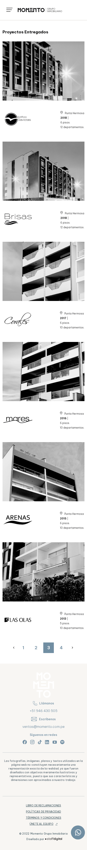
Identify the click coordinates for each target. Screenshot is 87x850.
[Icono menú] (9, 10)
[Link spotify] (62, 742)
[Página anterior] (14, 647)
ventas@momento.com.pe (43, 726)
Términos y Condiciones (43, 817)
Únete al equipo (41, 823)
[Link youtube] (55, 742)
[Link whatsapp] (78, 832)
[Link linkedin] (47, 742)
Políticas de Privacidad (43, 811)
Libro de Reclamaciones (43, 805)
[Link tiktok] (40, 742)
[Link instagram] (32, 742)
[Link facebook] (25, 742)
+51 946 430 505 (43, 711)
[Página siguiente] (72, 647)
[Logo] (40, 10)
